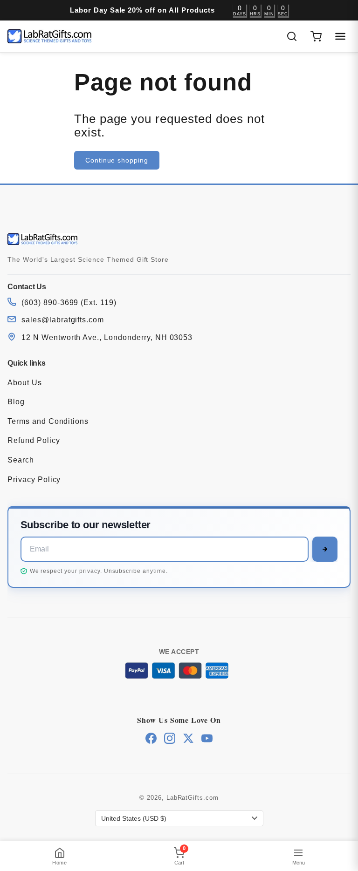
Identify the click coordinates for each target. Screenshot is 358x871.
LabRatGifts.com (192, 797)
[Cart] (316, 36)
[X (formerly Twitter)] (188, 738)
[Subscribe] (324, 549)
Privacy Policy (34, 479)
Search (20, 460)
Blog (16, 402)
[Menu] (340, 36)
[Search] (292, 36)
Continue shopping (116, 160)
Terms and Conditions (48, 421)
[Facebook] (151, 738)
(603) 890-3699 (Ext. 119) (69, 302)
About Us (24, 383)
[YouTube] (207, 738)
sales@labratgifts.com (62, 320)
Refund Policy (33, 440)
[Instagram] (169, 738)
